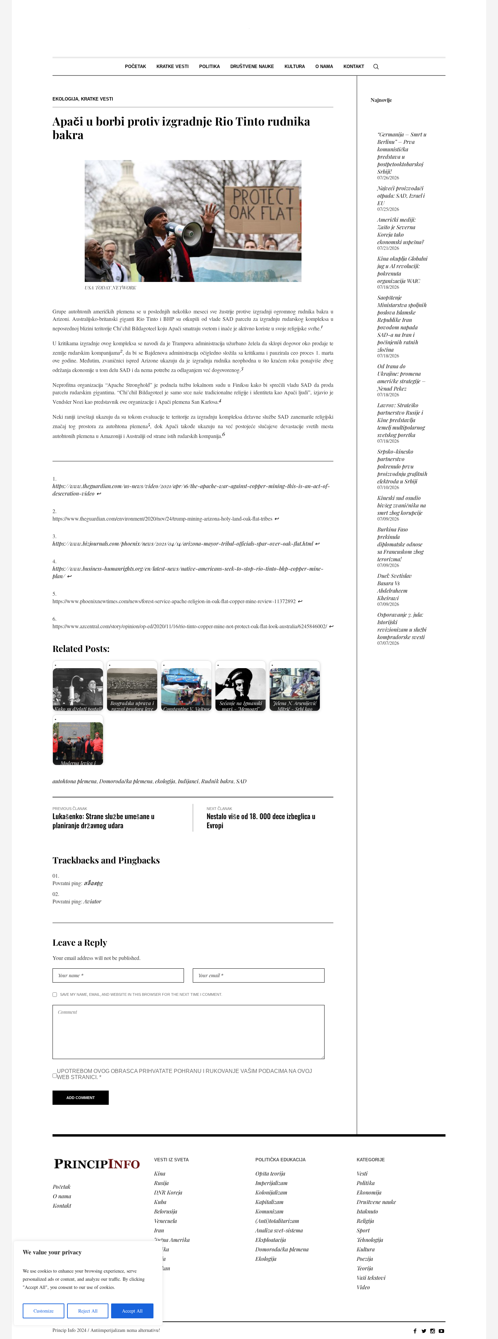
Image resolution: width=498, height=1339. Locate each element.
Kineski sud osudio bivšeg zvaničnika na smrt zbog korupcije (401, 505)
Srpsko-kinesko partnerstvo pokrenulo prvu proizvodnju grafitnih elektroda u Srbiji (402, 466)
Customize (44, 1311)
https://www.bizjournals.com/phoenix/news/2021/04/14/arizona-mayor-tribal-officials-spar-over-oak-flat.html (183, 543)
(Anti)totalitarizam (277, 1220)
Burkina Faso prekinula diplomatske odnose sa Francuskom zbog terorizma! (400, 544)
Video (363, 1287)
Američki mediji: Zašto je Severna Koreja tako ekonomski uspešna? (400, 230)
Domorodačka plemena (125, 781)
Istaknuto (367, 1211)
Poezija (365, 1258)
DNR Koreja (168, 1192)
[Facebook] (415, 1331)
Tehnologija (370, 1239)
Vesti (362, 1173)
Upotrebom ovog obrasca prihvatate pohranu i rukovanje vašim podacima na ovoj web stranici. (184, 1074)
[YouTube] (441, 1331)
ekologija (165, 781)
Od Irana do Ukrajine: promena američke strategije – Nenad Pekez (401, 377)
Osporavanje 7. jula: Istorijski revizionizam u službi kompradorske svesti (402, 625)
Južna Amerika (172, 1239)
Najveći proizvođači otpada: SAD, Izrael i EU (401, 195)
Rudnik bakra (217, 781)
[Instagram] (433, 1331)
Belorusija (165, 1211)
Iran (159, 1230)
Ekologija (65, 99)
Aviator (92, 901)
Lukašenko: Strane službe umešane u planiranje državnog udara (103, 820)
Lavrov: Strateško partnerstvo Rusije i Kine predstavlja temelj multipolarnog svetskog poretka (401, 419)
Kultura (366, 1249)
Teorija (365, 1268)
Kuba (160, 1201)
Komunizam (269, 1211)
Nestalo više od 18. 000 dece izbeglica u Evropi (261, 820)
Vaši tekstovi (371, 1277)
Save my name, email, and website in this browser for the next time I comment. (141, 994)
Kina (159, 1173)
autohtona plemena (75, 781)
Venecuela (165, 1220)
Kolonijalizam (271, 1192)
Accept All (132, 1311)
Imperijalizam (271, 1182)
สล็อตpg (93, 882)
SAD (241, 781)
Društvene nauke (376, 1201)
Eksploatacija (270, 1239)
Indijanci (188, 781)
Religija (365, 1220)
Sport (363, 1230)
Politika (366, 1182)
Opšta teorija (270, 1173)
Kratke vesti (97, 99)
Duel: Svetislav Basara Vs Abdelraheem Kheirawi (394, 586)
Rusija (161, 1182)
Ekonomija (369, 1192)
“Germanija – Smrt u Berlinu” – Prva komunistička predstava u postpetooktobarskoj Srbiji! (402, 153)
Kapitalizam (269, 1201)
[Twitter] (424, 1331)
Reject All (88, 1311)
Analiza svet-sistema (279, 1230)
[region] (88, 1283)
